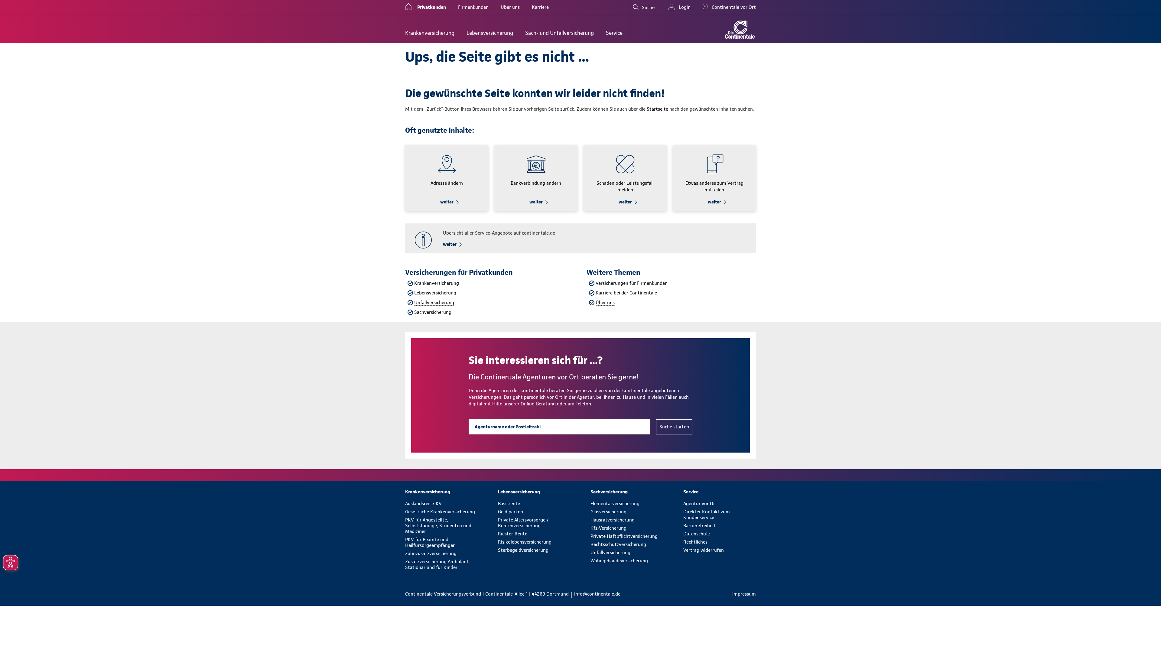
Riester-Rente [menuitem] (512, 534)
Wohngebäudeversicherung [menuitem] (619, 561)
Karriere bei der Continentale (626, 293)
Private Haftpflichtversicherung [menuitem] (624, 536)
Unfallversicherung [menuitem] (610, 552)
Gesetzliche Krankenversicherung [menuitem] (440, 512)
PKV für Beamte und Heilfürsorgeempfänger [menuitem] (430, 542)
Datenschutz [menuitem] (696, 534)
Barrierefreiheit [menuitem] (699, 525)
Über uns (605, 302)
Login (685, 7)
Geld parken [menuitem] (510, 512)
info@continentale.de (597, 594)
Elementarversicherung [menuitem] (614, 503)
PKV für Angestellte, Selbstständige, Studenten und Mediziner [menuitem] (438, 525)
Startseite (657, 109)
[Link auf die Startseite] (740, 30)
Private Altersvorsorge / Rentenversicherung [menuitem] (523, 522)
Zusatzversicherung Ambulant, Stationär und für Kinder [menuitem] (437, 564)
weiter (447, 202)
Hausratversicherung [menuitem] (612, 520)
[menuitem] (429, 33)
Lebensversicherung (435, 293)
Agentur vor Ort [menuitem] (700, 503)
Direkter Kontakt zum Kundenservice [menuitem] (706, 514)
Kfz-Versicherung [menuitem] (608, 528)
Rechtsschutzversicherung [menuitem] (618, 544)
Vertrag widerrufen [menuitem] (703, 550)
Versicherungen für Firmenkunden (632, 283)
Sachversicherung (432, 312)
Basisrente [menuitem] (509, 503)
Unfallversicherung (434, 302)
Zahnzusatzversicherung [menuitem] (431, 553)
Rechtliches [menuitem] (695, 542)
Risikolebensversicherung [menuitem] (524, 542)
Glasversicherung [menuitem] (608, 512)
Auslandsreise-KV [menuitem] (423, 503)
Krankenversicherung (436, 283)
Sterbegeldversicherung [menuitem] (523, 550)
